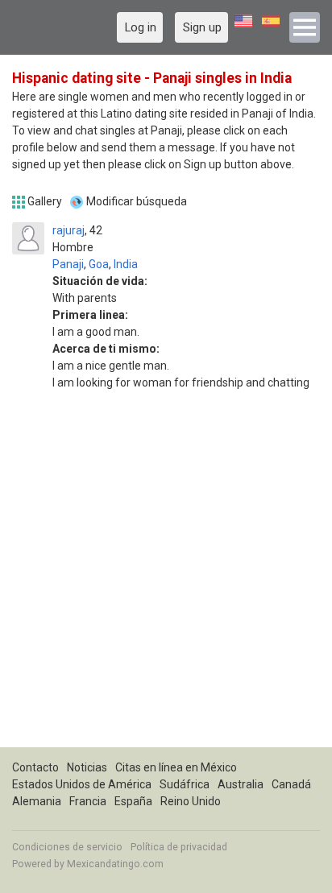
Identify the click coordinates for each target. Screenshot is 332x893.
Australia (241, 784)
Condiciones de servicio (67, 847)
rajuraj (68, 230)
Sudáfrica (185, 784)
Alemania (36, 801)
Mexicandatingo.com (115, 864)
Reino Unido (190, 801)
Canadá (291, 784)
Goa (99, 264)
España (133, 801)
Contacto (35, 767)
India (126, 264)
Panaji (68, 264)
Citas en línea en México (176, 767)
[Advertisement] (166, 581)
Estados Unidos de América (81, 784)
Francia (87, 801)
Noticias (87, 767)
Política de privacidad (179, 847)
